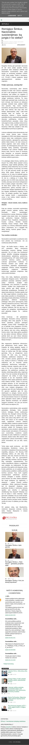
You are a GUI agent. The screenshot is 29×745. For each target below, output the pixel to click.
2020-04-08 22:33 (10, 615)
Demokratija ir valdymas (8, 41)
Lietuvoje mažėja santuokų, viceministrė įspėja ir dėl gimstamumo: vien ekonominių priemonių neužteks (16, 689)
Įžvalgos (15, 41)
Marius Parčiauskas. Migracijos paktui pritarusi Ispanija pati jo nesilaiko (17, 699)
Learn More (12, 15)
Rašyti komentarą (9, 663)
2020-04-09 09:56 (10, 650)
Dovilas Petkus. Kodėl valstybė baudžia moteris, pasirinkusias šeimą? (17, 680)
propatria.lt (9, 727)
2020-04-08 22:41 (10, 638)
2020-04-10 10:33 (10, 660)
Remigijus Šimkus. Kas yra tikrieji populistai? (14, 581)
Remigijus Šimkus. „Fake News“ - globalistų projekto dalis (14, 563)
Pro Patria (18, 742)
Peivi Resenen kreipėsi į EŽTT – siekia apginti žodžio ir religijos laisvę (17, 707)
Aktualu (5, 24)
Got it (20, 15)
